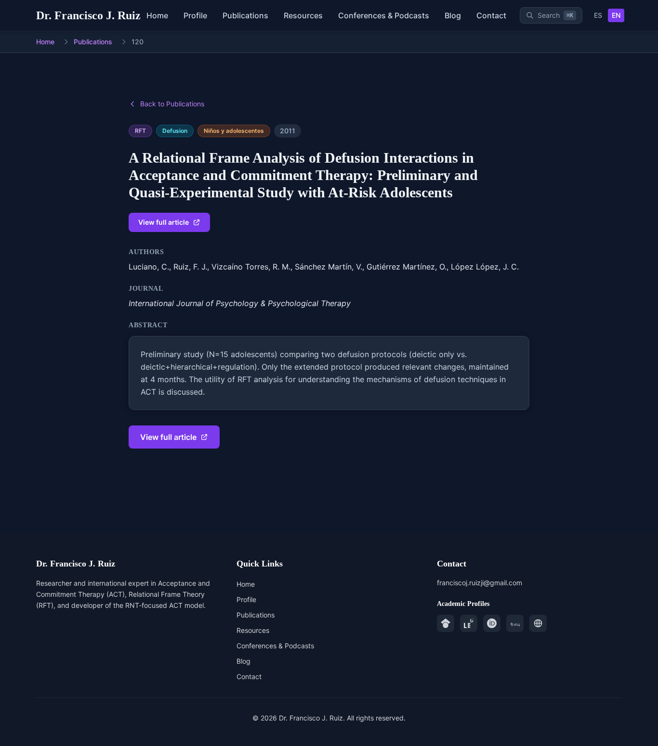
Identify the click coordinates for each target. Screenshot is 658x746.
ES (598, 15)
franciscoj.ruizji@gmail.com (479, 583)
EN (616, 15)
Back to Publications (172, 104)
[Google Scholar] (445, 623)
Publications (93, 42)
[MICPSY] (538, 623)
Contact (249, 676)
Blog (243, 661)
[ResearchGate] (468, 623)
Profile (246, 599)
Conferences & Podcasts (275, 646)
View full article (163, 222)
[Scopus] (515, 623)
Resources (253, 630)
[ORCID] (491, 623)
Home (45, 42)
